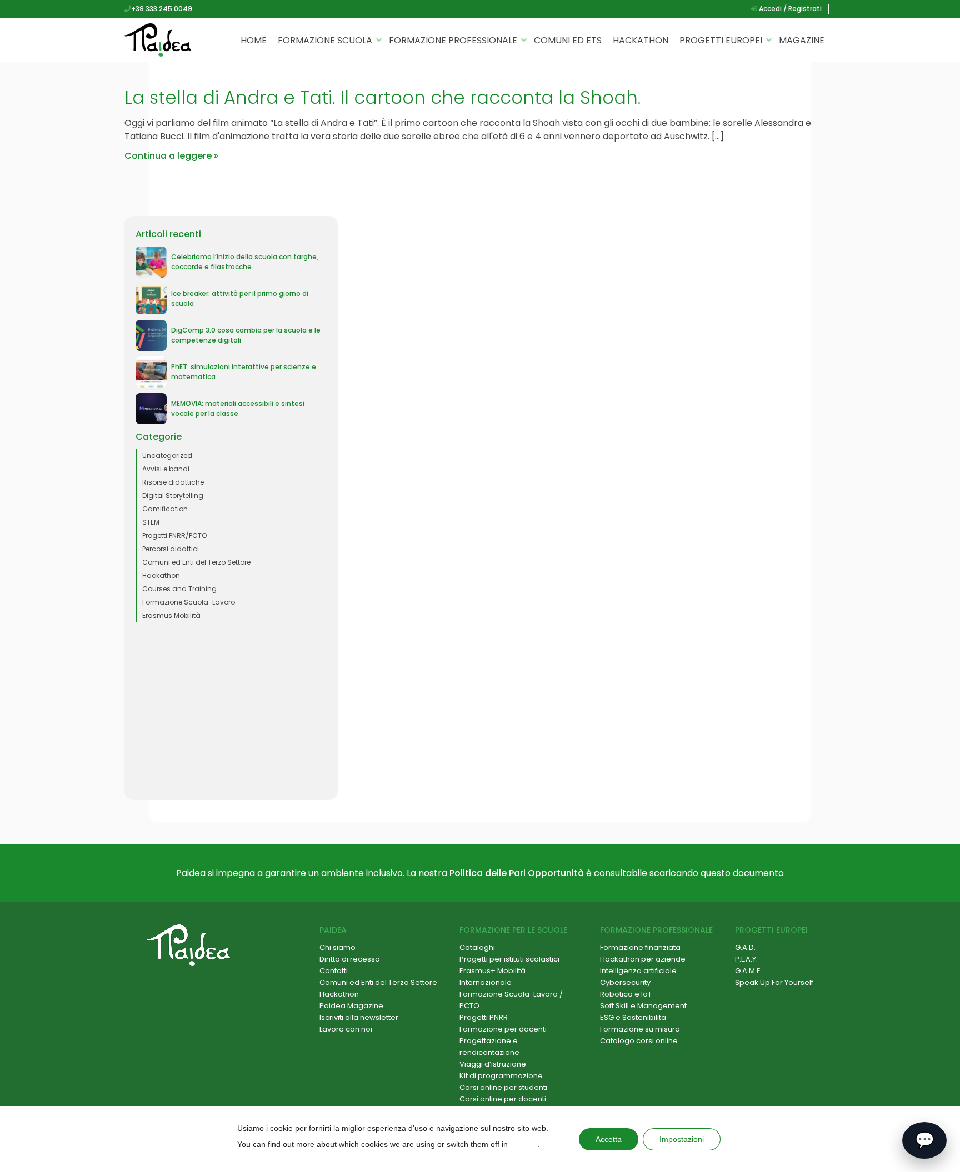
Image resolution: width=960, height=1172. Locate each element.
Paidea (333, 929)
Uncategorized (167, 455)
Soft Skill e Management (643, 1005)
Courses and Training (179, 588)
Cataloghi (477, 947)
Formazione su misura (640, 1029)
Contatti (333, 970)
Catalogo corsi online (639, 1040)
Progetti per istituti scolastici (509, 959)
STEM (150, 522)
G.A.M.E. (748, 970)
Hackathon (640, 40)
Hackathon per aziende (643, 959)
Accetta (609, 1139)
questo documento (742, 873)
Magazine (801, 40)
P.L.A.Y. (746, 959)
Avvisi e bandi (165, 469)
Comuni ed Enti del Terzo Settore (196, 562)
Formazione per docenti (503, 1029)
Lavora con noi (345, 1029)
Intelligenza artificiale (638, 970)
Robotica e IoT (626, 994)
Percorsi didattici (170, 549)
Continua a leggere (168, 155)
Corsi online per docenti (502, 1099)
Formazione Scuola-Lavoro (188, 602)
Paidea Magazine (351, 1005)
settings (523, 1144)
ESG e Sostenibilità (633, 1017)
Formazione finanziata (640, 947)
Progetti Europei (720, 40)
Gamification (165, 509)
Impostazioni (681, 1139)
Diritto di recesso (349, 959)
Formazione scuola (325, 40)
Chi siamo (337, 947)
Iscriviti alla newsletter (358, 1017)
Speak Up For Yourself (774, 982)
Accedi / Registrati (789, 8)
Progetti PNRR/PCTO (174, 535)
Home (254, 40)
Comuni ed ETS (568, 40)
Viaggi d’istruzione (492, 1064)
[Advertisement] (231, 711)
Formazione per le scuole (513, 929)
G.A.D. (745, 947)
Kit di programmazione (501, 1075)
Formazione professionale (453, 40)
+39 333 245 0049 (161, 8)
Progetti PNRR (483, 1017)
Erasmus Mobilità (171, 615)
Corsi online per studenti (503, 1087)
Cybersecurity (625, 982)
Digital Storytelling (172, 495)
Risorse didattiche (173, 482)
